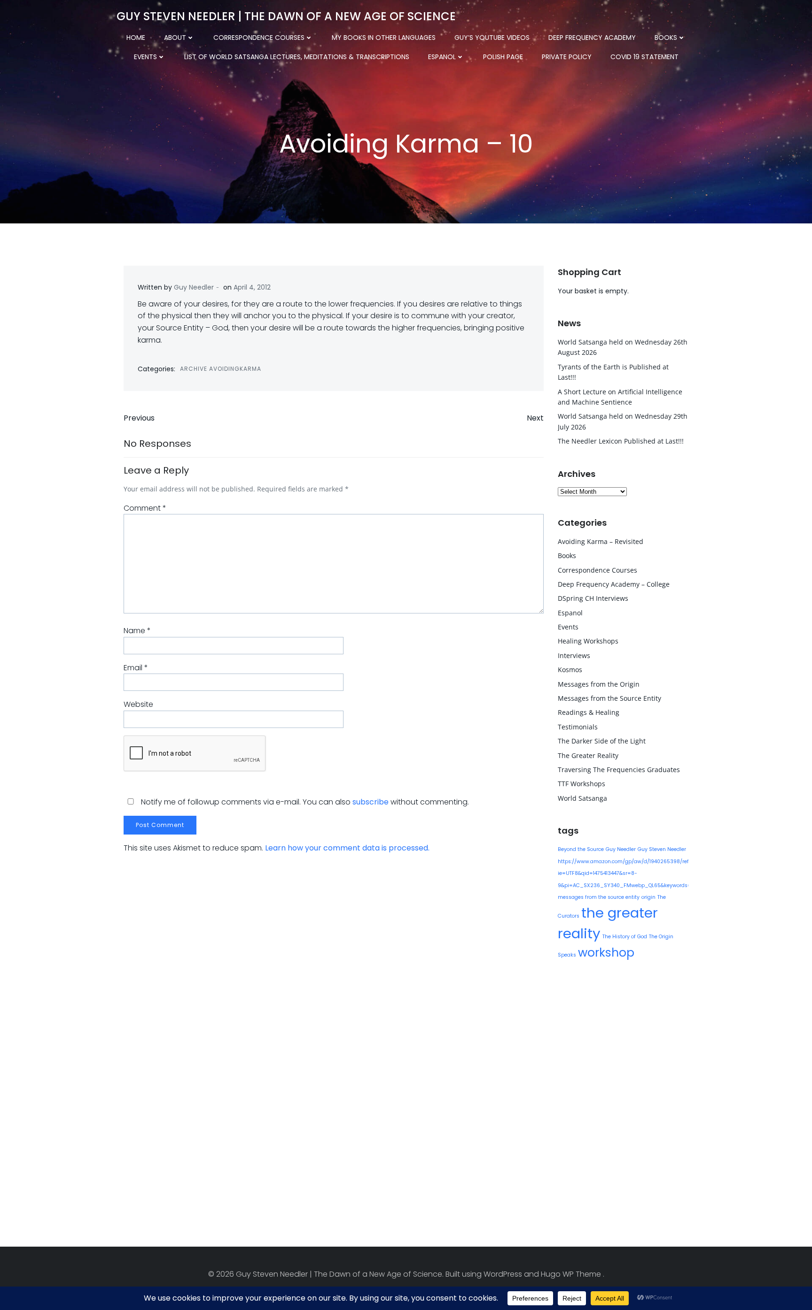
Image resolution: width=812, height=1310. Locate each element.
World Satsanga (582, 798)
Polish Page (503, 56)
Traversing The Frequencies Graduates (619, 769)
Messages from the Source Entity (609, 698)
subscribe (370, 802)
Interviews (574, 655)
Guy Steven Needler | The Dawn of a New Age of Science (286, 16)
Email (136, 667)
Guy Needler (194, 287)
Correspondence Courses (258, 37)
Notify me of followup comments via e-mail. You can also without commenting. (304, 802)
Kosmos (570, 669)
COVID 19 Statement (644, 56)
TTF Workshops (581, 783)
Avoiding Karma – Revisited (600, 541)
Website (138, 704)
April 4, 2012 (252, 287)
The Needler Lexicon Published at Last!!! (621, 441)
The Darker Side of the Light (602, 740)
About (175, 37)
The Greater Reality (588, 755)
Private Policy (567, 56)
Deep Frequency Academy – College (614, 584)
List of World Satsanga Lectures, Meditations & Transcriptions (296, 56)
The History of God (624, 936)
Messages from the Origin (599, 684)
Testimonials (578, 726)
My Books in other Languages (384, 37)
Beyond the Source (581, 849)
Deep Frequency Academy (592, 37)
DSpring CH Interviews (593, 598)
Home (135, 37)
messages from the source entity (599, 897)
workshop (606, 952)
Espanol (442, 56)
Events (145, 56)
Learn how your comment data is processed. (347, 848)
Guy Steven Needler (662, 849)
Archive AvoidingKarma (220, 369)
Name (137, 630)
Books (666, 37)
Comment (145, 508)
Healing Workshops (588, 640)
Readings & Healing (588, 712)
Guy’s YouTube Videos (492, 37)
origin (648, 897)
